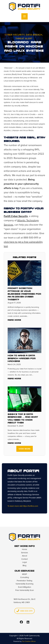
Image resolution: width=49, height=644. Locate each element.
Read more (14, 320)
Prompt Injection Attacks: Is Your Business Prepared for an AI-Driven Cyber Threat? (24, 294)
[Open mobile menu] (24, 16)
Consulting (24, 577)
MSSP (24, 574)
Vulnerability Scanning (24, 583)
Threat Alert (23, 38)
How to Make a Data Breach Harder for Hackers (22, 358)
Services (24, 552)
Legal (24, 562)
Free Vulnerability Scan (24, 590)
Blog (24, 565)
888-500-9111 (26, 610)
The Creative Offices (29, 641)
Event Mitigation (24, 587)
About (24, 555)
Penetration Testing (24, 580)
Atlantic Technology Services (27, 494)
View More (25, 448)
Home (24, 549)
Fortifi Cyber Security (16, 216)
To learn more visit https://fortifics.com (23, 506)
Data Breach (34, 34)
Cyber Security (14, 34)
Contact (24, 559)
